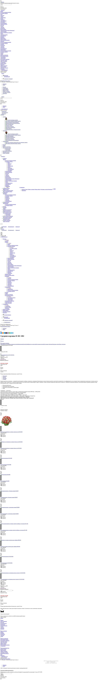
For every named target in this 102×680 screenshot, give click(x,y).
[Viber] (7, 333)
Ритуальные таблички (48, 344)
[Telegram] (12, 333)
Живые (1, 620)
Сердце (1, 626)
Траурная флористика (4, 648)
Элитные (2, 627)
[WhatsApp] (9, 333)
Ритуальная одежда (11, 297)
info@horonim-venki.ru (5, 80)
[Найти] (1, 5)
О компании (7, 306)
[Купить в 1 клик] (1, 413)
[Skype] (11, 333)
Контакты (2, 655)
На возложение (3, 623)
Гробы (27, 344)
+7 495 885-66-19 (4, 70)
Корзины (9, 278)
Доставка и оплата (4, 652)
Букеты (24, 344)
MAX (4, 85)
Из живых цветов (13, 248)
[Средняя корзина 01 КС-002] (7, 354)
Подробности (3, 359)
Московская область (4, 653)
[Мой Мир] (4, 333)
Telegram (4, 83)
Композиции (10, 289)
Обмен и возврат (3, 651)
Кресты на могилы (32, 344)
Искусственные (3, 621)
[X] (6, 333)
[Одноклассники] (3, 333)
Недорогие (2, 624)
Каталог (6, 241)
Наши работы (3, 650)
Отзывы (4, 379)
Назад (7, 239)
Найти (2, 674)
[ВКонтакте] (1, 333)
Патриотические (3, 625)
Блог (1, 654)
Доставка (5, 378)
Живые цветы (6, 344)
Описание (5, 375)
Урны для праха (62, 344)
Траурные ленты (55, 344)
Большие (2, 633)
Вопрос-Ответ (3, 649)
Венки (9, 244)
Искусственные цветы (13, 344)
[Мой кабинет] (1, 225)
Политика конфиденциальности (6, 670)
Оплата (4, 377)
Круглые (2, 622)
